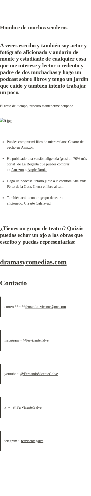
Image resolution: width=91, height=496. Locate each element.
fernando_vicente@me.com (45, 307)
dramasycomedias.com (33, 262)
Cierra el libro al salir (48, 186)
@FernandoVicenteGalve (39, 374)
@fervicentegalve (36, 340)
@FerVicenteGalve (27, 407)
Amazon (27, 147)
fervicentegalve (32, 441)
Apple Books (37, 170)
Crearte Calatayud (37, 203)
